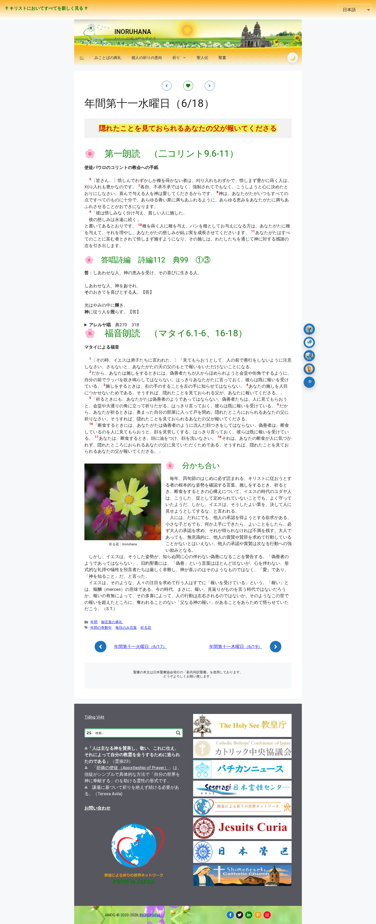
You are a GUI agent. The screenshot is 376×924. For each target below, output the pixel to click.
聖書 (222, 57)
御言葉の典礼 (112, 622)
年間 (93, 622)
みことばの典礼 (107, 57)
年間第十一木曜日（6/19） (235, 646)
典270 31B (114, 324)
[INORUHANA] (230, 915)
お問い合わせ (97, 808)
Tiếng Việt (94, 717)
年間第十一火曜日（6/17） (140, 646)
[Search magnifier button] (178, 732)
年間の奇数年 (101, 628)
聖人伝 (202, 57)
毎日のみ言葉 (126, 628)
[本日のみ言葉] (309, 329)
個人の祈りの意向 (146, 57)
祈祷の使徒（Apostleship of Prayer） (132, 767)
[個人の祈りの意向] (309, 369)
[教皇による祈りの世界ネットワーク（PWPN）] (309, 342)
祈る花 (145, 628)
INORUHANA (132, 32)
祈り (176, 57)
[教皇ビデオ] (309, 355)
